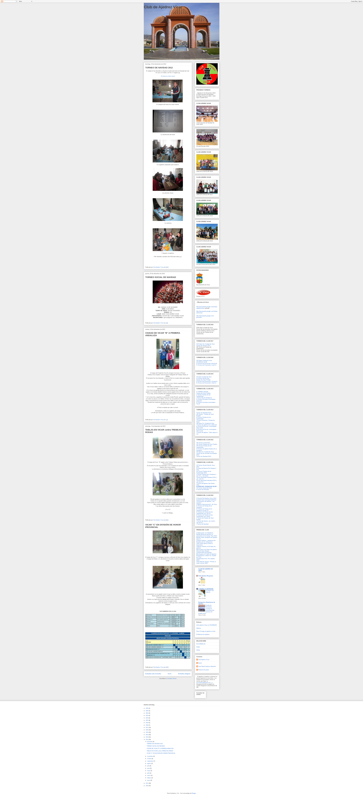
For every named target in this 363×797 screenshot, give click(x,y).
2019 (147, 722)
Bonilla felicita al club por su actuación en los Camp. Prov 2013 (206, 535)
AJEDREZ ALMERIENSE (205, 589)
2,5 (176, 645)
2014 (147, 734)
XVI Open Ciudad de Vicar (204, 360)
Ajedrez (198, 628)
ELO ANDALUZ (200, 644)
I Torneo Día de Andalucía (204, 397)
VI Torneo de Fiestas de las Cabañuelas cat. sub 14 (204, 512)
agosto (149, 763)
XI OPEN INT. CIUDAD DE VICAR (206, 486)
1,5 (174, 647)
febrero (149, 778)
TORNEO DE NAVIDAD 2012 (159, 67)
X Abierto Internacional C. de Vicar (206, 504)
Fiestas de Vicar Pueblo (203, 380)
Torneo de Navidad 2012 (203, 456)
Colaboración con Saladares (204, 533)
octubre (149, 758)
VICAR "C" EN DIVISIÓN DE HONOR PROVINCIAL (161, 753)
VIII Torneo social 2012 (203, 442)
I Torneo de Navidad (202, 524)
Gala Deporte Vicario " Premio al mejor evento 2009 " (206, 562)
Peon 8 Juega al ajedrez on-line (205, 631)
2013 (147, 737)
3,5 (181, 647)
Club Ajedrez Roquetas (205, 576)
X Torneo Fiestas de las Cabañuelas (203, 395)
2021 (147, 720)
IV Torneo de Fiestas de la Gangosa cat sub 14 (204, 509)
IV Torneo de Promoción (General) (206, 363)
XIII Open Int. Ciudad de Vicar (205, 423)
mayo (149, 770)
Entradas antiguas (184, 674)
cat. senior (212, 521)
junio (148, 768)
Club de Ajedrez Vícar (163, 7)
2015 (147, 732)
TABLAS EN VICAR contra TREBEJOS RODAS (160, 751)
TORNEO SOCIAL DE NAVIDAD (160, 277)
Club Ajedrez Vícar (203, 659)
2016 (147, 730)
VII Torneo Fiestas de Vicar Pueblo (206, 444)
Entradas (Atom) (171, 678)
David (200, 663)
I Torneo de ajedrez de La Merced (206, 425)
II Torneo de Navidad (202, 489)
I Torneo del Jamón (202, 521)
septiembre (150, 761)
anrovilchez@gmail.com (203, 682)
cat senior (205, 476)
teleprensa (209, 542)
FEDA (198, 650)
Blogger (194, 793)
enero (149, 780)
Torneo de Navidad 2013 (203, 412)
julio (148, 766)
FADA (198, 647)
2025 (147, 710)
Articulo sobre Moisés (202, 551)
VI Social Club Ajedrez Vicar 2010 (206, 498)
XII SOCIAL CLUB (201, 362)
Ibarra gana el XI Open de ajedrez (206, 549)
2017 (147, 727)
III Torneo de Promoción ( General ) (207, 381)
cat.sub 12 (199, 522)
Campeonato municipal (203, 500)
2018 (147, 725)
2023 (147, 715)
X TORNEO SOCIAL (202, 391)
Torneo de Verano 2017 (203, 345)
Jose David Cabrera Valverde (207, 666)
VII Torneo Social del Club (204, 488)
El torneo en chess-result (168, 76)
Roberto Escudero (203, 670)
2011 (147, 783)
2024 (147, 713)
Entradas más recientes (153, 674)
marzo (149, 775)
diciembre (150, 741)
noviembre (150, 756)
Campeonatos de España (204, 552)
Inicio (169, 674)
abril (148, 773)
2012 (147, 739)
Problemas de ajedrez (202, 634)
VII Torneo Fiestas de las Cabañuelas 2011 (203, 472)
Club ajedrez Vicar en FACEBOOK (206, 625)
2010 (147, 785)
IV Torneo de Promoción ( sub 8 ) (206, 365)
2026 (147, 708)
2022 (147, 718)
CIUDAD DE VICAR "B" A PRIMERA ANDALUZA (160, 748)
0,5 (177, 615)
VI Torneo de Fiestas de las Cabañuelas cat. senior (204, 515)
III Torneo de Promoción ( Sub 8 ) (206, 383)
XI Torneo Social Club (202, 378)
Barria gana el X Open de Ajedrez (206, 554)
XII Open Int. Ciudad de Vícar (205, 452)
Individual (213, 500)
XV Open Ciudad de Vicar (204, 377)
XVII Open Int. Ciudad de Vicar (205, 344)
